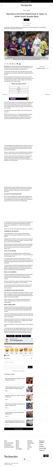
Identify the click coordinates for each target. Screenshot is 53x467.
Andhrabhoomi (8, 445)
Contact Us (42, 450)
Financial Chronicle (9, 447)
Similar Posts (40, 68)
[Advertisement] (18, 132)
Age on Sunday (28, 1)
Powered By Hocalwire (8, 464)
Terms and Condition (41, 441)
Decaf (28, 445)
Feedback (41, 446)
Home (5, 441)
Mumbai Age (30, 443)
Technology (19, 448)
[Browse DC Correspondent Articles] (7, 340)
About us (29, 447)
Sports (26, 19)
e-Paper (22, 1)
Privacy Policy (42, 448)
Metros (17, 447)
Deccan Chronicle (8, 443)
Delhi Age (29, 441)
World (17, 445)
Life (28, 448)
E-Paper (41, 444)
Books (17, 441)
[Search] (51, 5)
